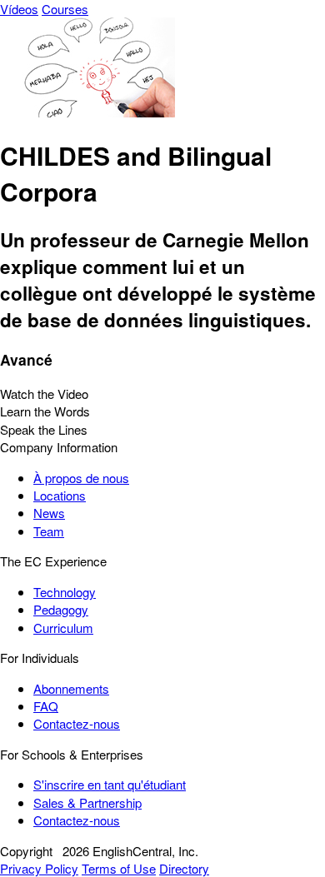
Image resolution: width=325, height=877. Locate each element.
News (49, 512)
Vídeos (19, 8)
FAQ (45, 706)
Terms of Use (119, 868)
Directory (184, 868)
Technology (64, 591)
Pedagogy (60, 609)
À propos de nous (81, 477)
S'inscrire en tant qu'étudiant (109, 784)
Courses (65, 8)
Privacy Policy (39, 868)
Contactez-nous (76, 723)
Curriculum (63, 627)
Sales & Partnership (87, 802)
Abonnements (71, 688)
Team (48, 531)
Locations (59, 495)
